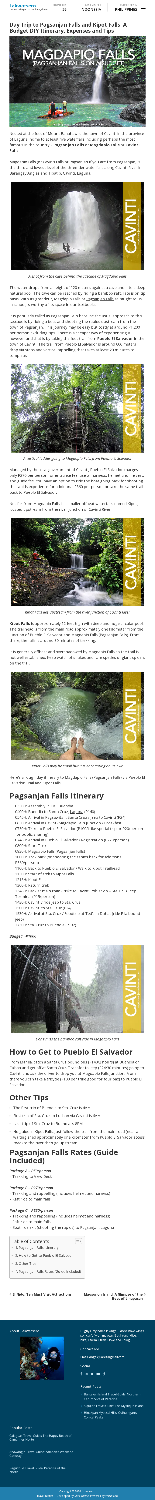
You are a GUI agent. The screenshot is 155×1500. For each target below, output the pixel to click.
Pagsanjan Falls (100, 298)
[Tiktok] (104, 1374)
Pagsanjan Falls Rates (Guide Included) (50, 1271)
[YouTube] (98, 1374)
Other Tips (27, 1263)
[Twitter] (92, 1374)
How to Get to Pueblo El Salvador (46, 1255)
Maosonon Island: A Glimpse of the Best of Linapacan (113, 1296)
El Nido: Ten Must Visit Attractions (41, 1294)
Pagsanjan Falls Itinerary (39, 1247)
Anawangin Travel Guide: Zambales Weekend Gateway (41, 1454)
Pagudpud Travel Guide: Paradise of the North (37, 1470)
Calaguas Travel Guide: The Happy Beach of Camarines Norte (40, 1437)
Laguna (76, 811)
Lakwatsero (22, 5)
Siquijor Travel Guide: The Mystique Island (113, 1406)
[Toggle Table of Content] (76, 1241)
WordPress (111, 1496)
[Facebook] (81, 1374)
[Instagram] (86, 1374)
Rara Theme (81, 1496)
